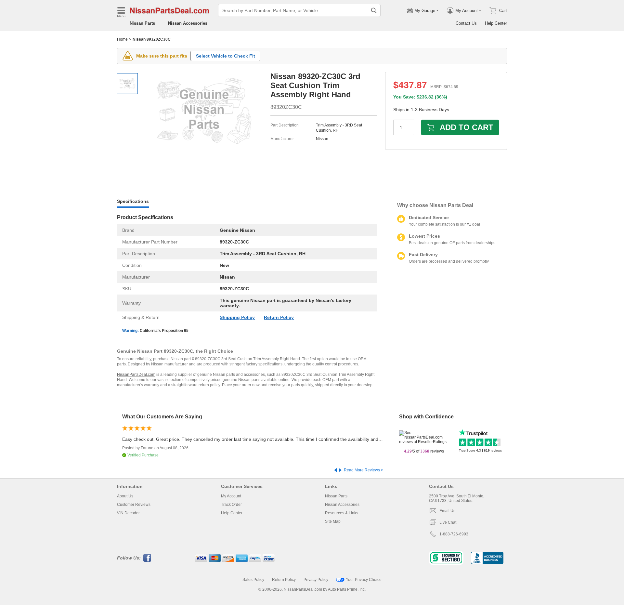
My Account (231, 496)
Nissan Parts (142, 23)
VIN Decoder (128, 513)
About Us (125, 496)
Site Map (333, 521)
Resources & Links (341, 513)
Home (122, 39)
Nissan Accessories (187, 23)
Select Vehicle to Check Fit (225, 56)
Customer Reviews (133, 504)
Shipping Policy (237, 317)
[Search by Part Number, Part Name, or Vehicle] (374, 10)
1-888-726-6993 (453, 534)
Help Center (496, 23)
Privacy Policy (316, 579)
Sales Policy (253, 579)
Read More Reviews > (363, 470)
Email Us (447, 510)
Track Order (231, 504)
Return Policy (279, 317)
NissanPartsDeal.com (136, 374)
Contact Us (466, 23)
